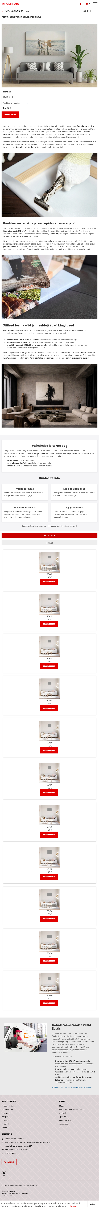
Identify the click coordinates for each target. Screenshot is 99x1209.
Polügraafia (6, 1124)
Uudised (62, 1113)
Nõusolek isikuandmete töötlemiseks (15, 1193)
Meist (61, 1106)
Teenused (5, 1127)
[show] (81, 4)
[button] (95, 26)
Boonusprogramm (66, 1120)
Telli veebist (10, 114)
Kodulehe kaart (7, 1196)
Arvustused (63, 1124)
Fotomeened (6, 1113)
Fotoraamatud (7, 1109)
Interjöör (5, 1117)
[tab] (49, 535)
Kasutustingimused (8, 1191)
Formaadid (49, 535)
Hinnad (49, 542)
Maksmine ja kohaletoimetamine (71, 1109)
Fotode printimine (8, 1106)
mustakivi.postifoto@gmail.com (17, 1149)
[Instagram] (6, 1173)
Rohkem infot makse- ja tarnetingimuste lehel (71, 1087)
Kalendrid (5, 1120)
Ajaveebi (62, 1117)
